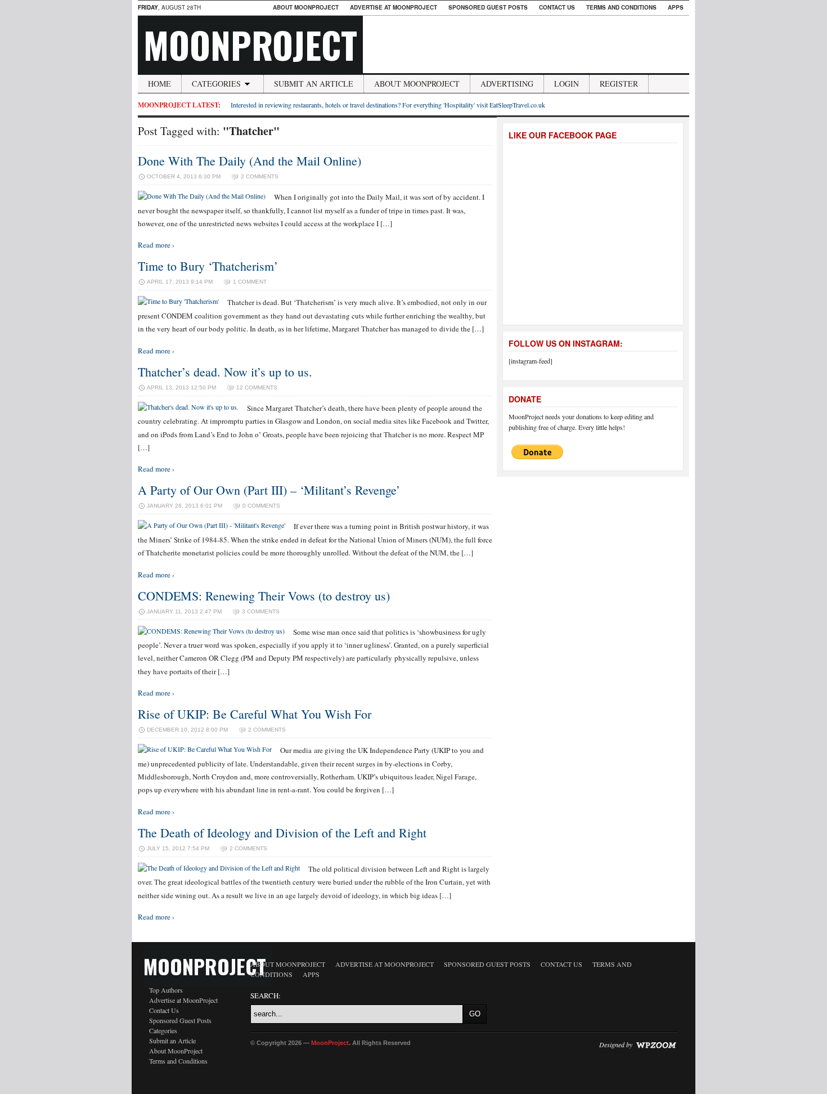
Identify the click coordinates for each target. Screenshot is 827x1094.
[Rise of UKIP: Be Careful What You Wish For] (205, 749)
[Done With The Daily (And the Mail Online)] (202, 195)
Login (566, 83)
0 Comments (261, 506)
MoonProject (250, 44)
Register (619, 83)
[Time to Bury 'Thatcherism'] (178, 301)
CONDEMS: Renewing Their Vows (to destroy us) (264, 596)
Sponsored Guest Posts (488, 7)
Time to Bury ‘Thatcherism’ (208, 266)
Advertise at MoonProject (393, 7)
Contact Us (557, 7)
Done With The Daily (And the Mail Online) (249, 161)
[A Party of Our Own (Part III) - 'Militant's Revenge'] (211, 525)
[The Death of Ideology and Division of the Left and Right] (219, 867)
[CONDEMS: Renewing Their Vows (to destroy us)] (211, 630)
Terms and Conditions (621, 7)
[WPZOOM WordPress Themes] (656, 1044)
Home (159, 83)
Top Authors (166, 989)
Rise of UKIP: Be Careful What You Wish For (254, 714)
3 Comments (261, 611)
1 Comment (250, 282)
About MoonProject (306, 7)
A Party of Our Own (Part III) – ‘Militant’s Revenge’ (269, 490)
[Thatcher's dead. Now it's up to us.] (188, 406)
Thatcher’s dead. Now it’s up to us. (225, 372)
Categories (216, 83)
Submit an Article (313, 83)
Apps (676, 7)
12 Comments (256, 387)
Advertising (506, 83)
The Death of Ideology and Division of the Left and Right (282, 832)
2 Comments (259, 176)
